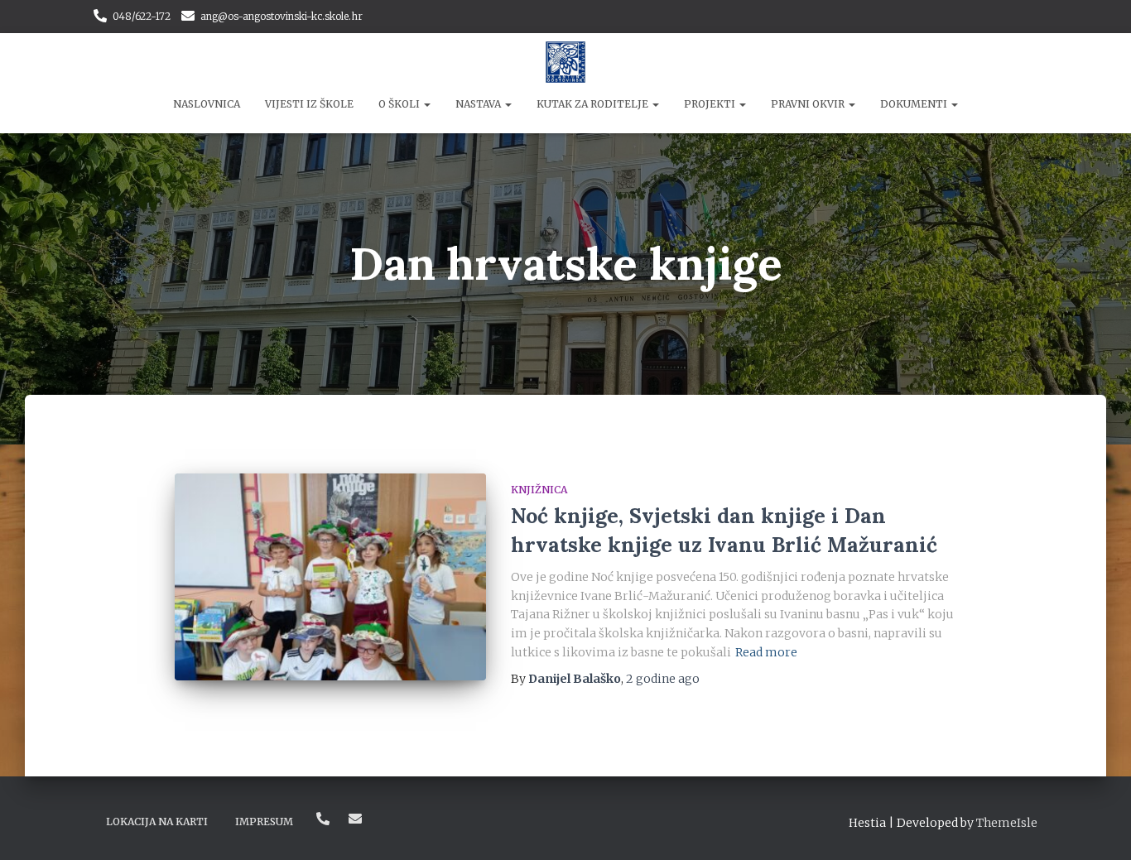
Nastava (479, 104)
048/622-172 (142, 16)
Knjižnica (539, 489)
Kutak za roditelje (594, 104)
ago (663, 678)
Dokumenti (915, 104)
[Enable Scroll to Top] (1098, 827)
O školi (400, 104)
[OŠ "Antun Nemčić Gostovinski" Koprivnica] (566, 62)
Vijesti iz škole (309, 104)
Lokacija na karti (157, 821)
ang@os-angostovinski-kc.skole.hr (281, 16)
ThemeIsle (1006, 822)
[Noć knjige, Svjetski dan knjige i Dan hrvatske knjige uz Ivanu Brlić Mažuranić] (330, 577)
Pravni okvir (809, 104)
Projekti (711, 104)
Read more (766, 652)
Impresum (264, 821)
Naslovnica (206, 104)
